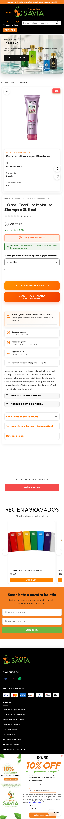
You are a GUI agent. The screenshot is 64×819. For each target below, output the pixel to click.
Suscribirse (32, 630)
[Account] (8, 22)
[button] (57, 168)
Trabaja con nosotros (14, 749)
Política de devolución (14, 714)
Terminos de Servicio (13, 719)
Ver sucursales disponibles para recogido (26, 363)
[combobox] (32, 790)
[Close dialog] (62, 756)
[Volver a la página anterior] (7, 91)
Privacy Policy (32, 802)
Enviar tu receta (11, 744)
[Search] (57, 23)
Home (7, 199)
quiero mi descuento (42, 815)
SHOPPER (10, 30)
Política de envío (11, 724)
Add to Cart (31, 580)
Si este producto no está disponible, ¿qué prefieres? (31, 255)
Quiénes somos (11, 729)
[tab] (16, 68)
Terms (39, 802)
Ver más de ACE (14, 56)
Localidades (9, 734)
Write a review (32, 487)
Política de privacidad (14, 709)
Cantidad (7, 269)
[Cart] (17, 22)
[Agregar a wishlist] (57, 176)
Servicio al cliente (12, 739)
